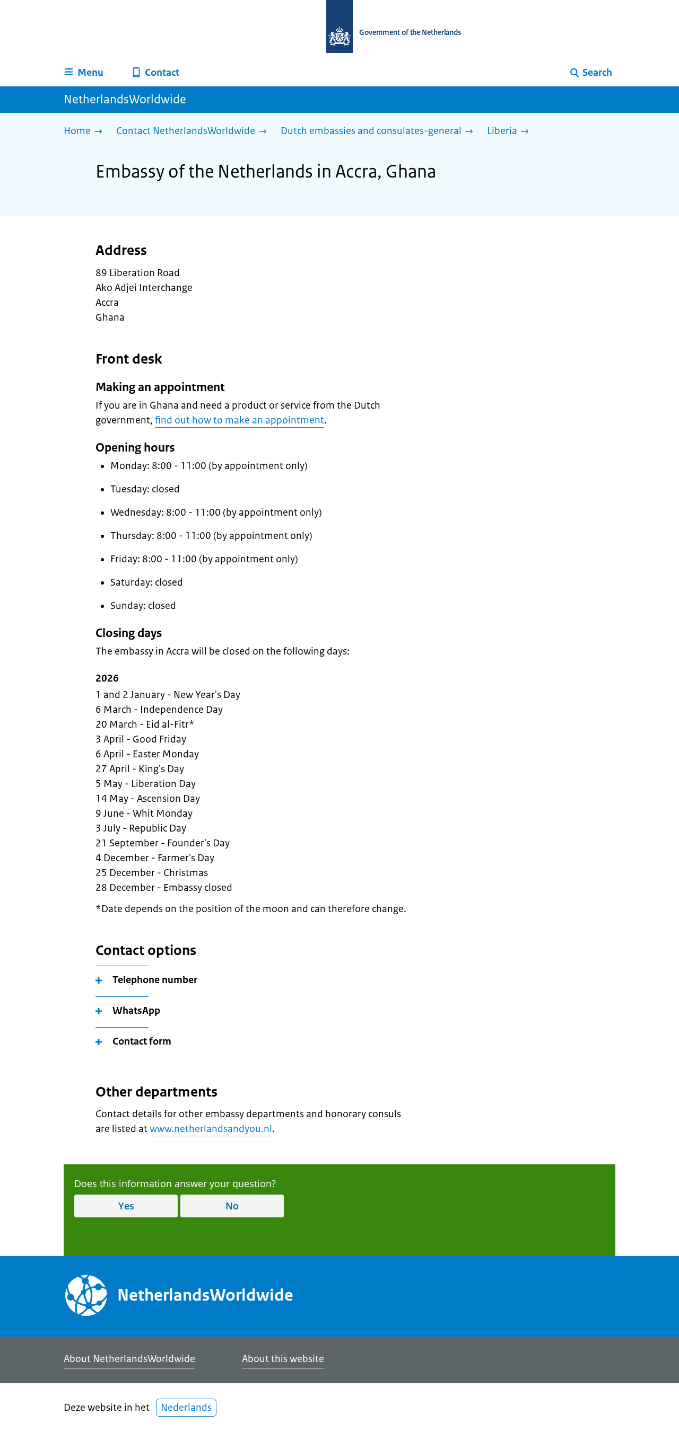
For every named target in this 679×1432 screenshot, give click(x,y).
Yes (126, 1205)
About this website (283, 1359)
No (232, 1205)
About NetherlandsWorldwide (129, 1359)
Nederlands (186, 1407)
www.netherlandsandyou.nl (211, 1128)
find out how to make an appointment (239, 420)
